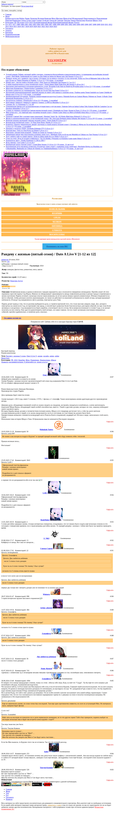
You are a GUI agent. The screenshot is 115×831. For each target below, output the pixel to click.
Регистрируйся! (27, 6)
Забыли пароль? (7, 4)
